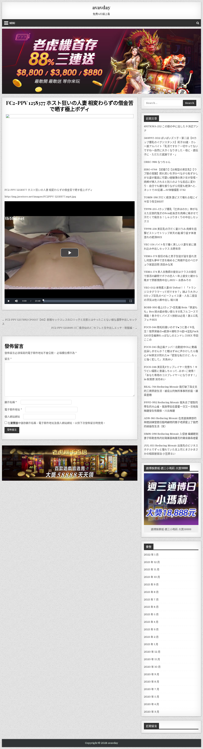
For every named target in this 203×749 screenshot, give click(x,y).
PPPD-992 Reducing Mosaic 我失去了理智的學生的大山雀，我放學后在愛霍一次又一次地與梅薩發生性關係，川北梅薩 (171, 406)
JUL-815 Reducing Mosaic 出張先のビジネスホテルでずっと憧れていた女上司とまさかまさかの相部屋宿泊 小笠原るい (171, 449)
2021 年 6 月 (151, 606)
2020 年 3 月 (151, 711)
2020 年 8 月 (151, 681)
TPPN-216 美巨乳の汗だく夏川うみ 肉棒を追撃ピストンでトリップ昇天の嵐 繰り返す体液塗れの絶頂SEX (170, 233)
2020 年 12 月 (152, 651)
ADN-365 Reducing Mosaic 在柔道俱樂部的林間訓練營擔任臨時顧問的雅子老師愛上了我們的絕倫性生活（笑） (171, 422)
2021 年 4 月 (151, 621)
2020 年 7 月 (151, 689)
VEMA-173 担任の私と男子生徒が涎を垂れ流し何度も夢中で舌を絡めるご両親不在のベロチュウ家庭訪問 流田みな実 (171, 260)
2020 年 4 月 (151, 704)
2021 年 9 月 (151, 584)
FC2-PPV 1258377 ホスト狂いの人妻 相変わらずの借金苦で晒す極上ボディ (69, 105)
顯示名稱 (11, 402)
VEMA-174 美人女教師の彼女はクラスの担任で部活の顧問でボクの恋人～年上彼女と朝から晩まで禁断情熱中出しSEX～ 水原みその (171, 276)
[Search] (197, 23)
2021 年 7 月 (151, 599)
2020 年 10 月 (152, 666)
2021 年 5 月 (151, 614)
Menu (12, 23)
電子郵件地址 (13, 409)
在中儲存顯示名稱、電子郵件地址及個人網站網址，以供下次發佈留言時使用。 (57, 422)
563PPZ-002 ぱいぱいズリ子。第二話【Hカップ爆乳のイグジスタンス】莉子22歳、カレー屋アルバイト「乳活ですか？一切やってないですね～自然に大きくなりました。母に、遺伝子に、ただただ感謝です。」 (171, 146)
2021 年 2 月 (151, 636)
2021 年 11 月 (151, 569)
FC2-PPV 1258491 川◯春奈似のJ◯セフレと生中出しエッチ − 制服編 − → (94, 327)
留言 (8, 358)
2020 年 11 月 (152, 659)
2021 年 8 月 (151, 591)
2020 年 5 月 (151, 696)
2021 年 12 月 (152, 562)
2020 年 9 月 (151, 674)
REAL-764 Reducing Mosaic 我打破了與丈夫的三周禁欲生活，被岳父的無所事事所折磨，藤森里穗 (171, 391)
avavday (101, 7)
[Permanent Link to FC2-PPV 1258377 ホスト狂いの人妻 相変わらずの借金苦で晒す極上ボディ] (70, 150)
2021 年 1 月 (151, 644)
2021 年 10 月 (152, 576)
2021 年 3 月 (151, 629)
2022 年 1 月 (151, 554)
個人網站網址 (12, 416)
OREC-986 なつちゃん (157, 161)
